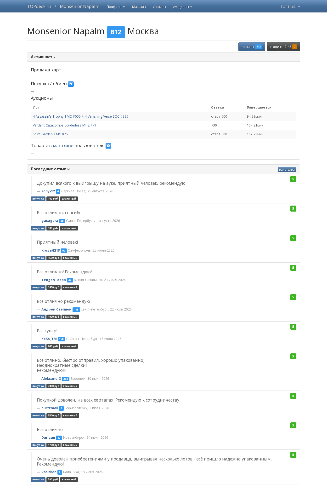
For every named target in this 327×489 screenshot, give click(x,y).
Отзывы (159, 6)
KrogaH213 (50, 250)
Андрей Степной (56, 309)
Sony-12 (48, 191)
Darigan (48, 437)
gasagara (49, 220)
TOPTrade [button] (289, 6)
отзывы (251, 46)
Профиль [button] (114, 6)
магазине (63, 145)
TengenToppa (53, 279)
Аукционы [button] (181, 6)
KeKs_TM (49, 338)
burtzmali (49, 408)
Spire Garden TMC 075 (50, 134)
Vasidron (48, 472)
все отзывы (287, 169)
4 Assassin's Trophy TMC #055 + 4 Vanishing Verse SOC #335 (80, 116)
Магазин (139, 6)
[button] (71, 84)
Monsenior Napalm (79, 6)
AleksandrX (51, 378)
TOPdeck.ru (39, 6)
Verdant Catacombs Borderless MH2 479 (64, 125)
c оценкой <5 (282, 46)
